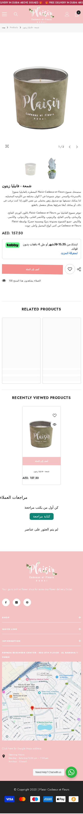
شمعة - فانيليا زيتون (41, 471)
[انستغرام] (16, 602)
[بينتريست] (27, 602)
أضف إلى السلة (32, 269)
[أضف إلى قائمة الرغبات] (55, 415)
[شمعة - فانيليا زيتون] (42, 431)
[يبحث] (15, 14)
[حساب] (67, 14)
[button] (69, 146)
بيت (3, 27)
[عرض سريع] (55, 424)
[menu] (4, 14)
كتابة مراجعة (41, 516)
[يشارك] (78, 269)
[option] (41, 92)
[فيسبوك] (6, 602)
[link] (70, 269)
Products (14, 27)
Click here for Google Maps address (21, 748)
